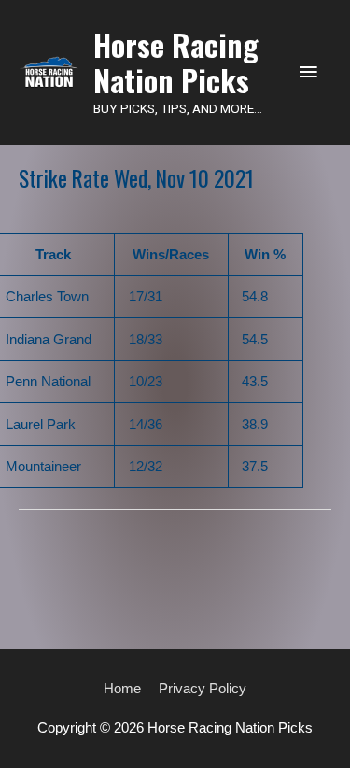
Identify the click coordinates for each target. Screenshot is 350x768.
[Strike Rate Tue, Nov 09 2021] (174, 548)
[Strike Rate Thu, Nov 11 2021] (174, 604)
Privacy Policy (202, 688)
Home (122, 688)
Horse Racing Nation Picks (176, 62)
